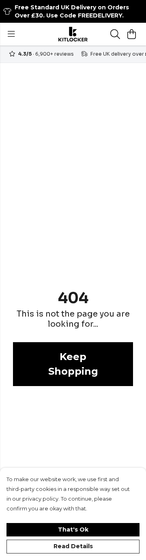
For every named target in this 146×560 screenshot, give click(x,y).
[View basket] (131, 34)
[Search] (115, 34)
